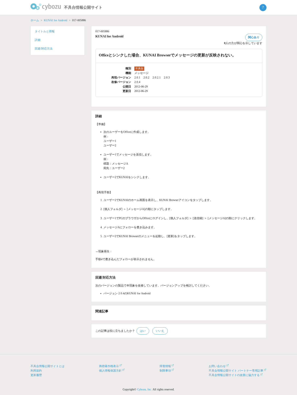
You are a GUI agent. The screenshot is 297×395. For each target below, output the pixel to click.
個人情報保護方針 (110, 370)
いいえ (160, 330)
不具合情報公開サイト (83, 7)
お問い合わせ (217, 366)
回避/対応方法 (44, 48)
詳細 (37, 39)
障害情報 (165, 366)
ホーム (35, 20)
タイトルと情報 (45, 31)
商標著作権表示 (109, 366)
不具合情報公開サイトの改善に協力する (234, 375)
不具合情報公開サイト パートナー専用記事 (236, 370)
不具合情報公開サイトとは (47, 366)
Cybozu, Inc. (144, 389)
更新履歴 (36, 375)
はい (143, 330)
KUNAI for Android (55, 20)
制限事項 (165, 370)
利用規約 (36, 370)
